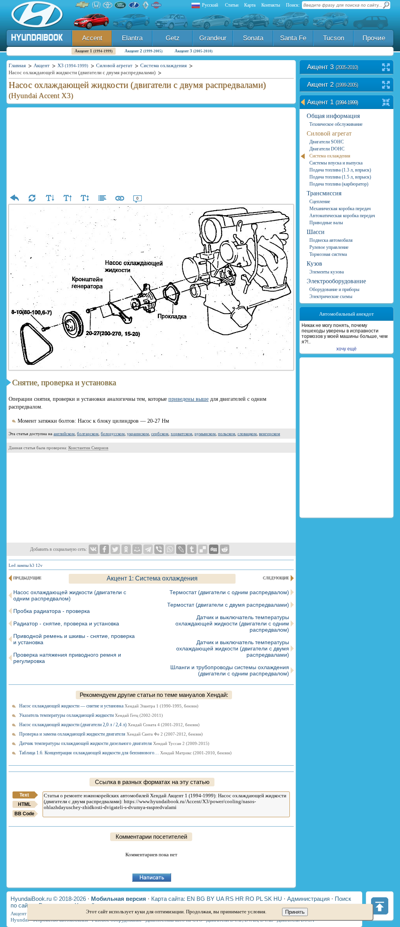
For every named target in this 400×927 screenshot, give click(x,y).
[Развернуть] (386, 68)
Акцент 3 (193, 50)
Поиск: (293, 5)
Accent (92, 38)
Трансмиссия (324, 193)
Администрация (308, 898)
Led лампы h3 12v (26, 565)
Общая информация (333, 116)
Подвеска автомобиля (331, 240)
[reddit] (224, 549)
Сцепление (319, 201)
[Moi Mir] (137, 549)
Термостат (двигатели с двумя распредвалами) (228, 605)
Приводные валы (326, 222)
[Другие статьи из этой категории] (102, 198)
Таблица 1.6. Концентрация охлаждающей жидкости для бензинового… (125, 753)
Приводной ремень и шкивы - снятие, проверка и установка (74, 639)
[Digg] (213, 549)
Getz (173, 38)
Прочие (373, 38)
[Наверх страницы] (379, 906)
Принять (295, 912)
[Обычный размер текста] (85, 198)
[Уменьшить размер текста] (49, 198)
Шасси (316, 232)
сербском (159, 433)
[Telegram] (148, 549)
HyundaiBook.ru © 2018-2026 (48, 898)
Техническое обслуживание (335, 124)
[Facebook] (104, 549)
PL (259, 898)
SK (268, 898)
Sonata (253, 38)
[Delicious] (202, 549)
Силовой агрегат (329, 133)
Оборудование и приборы (334, 289)
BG (200, 898)
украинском (138, 433)
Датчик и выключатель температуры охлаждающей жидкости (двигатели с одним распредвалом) (232, 623)
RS (229, 898)
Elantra (132, 38)
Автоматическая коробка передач (342, 215)
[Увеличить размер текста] (67, 198)
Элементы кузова (326, 272)
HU (277, 898)
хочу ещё (346, 349)
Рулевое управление (328, 247)
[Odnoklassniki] (126, 549)
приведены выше (188, 399)
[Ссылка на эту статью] (120, 198)
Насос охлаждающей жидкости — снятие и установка (108, 706)
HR (239, 898)
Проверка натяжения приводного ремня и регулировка (67, 658)
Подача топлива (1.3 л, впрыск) (340, 170)
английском (64, 433)
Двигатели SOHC (326, 142)
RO (249, 898)
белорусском (113, 433)
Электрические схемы (330, 296)
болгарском (87, 433)
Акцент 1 (93, 50)
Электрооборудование (336, 281)
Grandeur (213, 38)
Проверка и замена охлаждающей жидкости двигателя (111, 734)
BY (210, 898)
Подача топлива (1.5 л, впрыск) (340, 177)
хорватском (181, 433)
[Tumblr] (191, 549)
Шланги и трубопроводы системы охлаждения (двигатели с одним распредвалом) (229, 670)
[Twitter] (115, 549)
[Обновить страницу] (32, 198)
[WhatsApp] (170, 549)
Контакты (270, 5)
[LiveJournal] (181, 549)
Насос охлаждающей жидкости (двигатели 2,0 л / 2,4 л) (109, 724)
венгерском (269, 433)
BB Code (24, 813)
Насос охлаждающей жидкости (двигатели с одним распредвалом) (69, 595)
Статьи (231, 5)
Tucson (333, 38)
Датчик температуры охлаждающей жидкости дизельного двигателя (114, 743)
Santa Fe (293, 38)
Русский (210, 5)
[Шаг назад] (14, 198)
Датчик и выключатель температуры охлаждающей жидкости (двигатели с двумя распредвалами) (232, 648)
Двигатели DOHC (327, 149)
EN (191, 898)
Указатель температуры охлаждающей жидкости (91, 715)
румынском (205, 433)
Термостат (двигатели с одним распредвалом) (229, 592)
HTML (24, 804)
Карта (249, 5)
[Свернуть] (386, 103)
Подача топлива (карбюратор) (338, 184)
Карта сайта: (168, 898)
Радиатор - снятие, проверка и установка (66, 623)
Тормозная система (328, 254)
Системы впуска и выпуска (335, 163)
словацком (247, 433)
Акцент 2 (143, 50)
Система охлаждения (329, 156)
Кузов (314, 263)
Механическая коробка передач (340, 208)
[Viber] (159, 549)
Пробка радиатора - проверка (51, 611)
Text (24, 795)
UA (220, 898)
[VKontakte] (93, 549)
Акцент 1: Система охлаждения (152, 578)
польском (226, 433)
